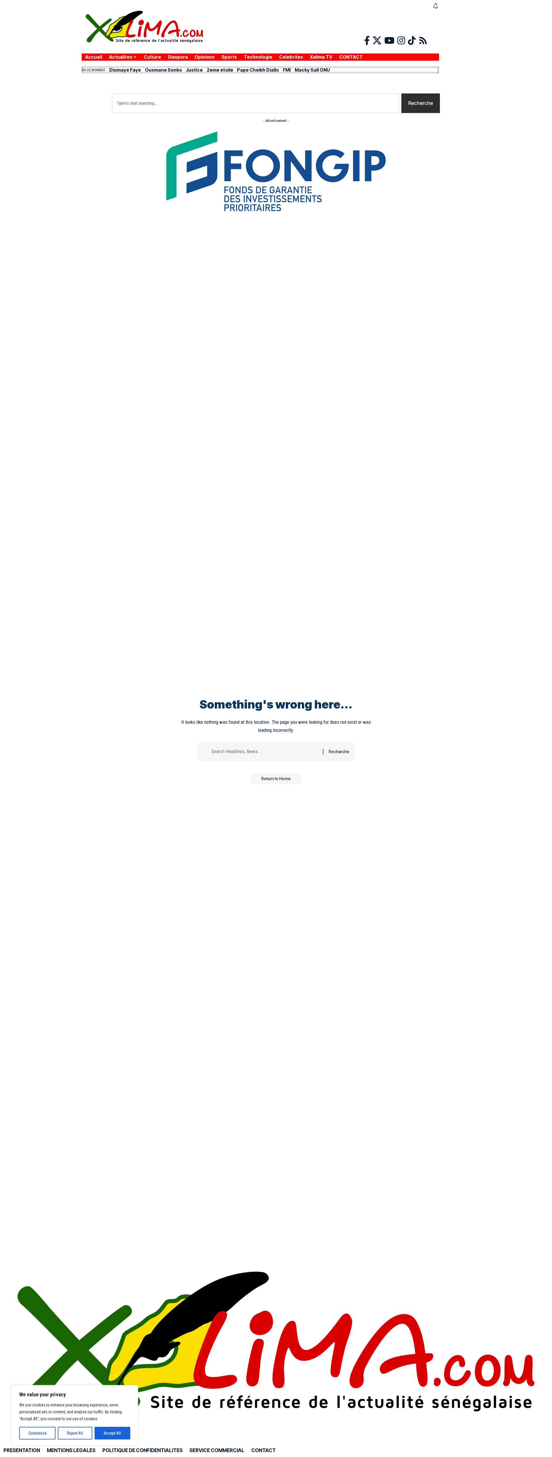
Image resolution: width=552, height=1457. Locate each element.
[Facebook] (367, 40)
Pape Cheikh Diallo (258, 70)
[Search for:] (265, 751)
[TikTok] (412, 40)
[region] (75, 1415)
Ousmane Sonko (163, 70)
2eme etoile (220, 70)
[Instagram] (401, 40)
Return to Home (276, 778)
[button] (260, 82)
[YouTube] (389, 40)
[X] (377, 40)
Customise (37, 1433)
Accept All (112, 1433)
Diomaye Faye (125, 70)
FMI (287, 70)
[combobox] (255, 103)
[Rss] (423, 40)
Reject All (75, 1433)
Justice (194, 70)
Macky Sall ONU (312, 70)
